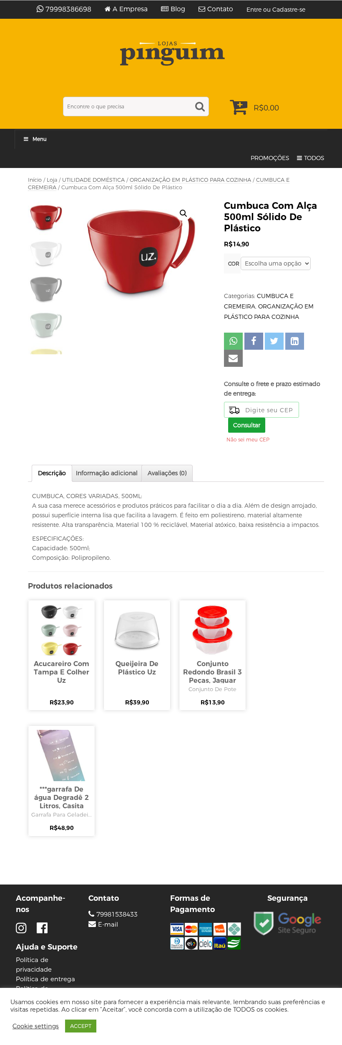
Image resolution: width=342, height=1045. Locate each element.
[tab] (52, 473)
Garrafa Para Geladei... (61, 814)
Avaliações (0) (167, 473)
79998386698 (68, 9)
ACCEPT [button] (80, 1025)
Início (35, 180)
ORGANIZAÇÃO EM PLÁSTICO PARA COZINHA (190, 180)
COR (233, 264)
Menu (40, 139)
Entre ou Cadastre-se (275, 9)
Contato (220, 9)
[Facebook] (42, 928)
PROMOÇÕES (270, 158)
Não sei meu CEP (247, 439)
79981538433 (116, 914)
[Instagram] (23, 928)
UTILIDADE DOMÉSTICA (93, 180)
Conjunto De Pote (212, 689)
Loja (52, 180)
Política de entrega (45, 979)
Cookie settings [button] (36, 1026)
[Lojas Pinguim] (171, 53)
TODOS (314, 158)
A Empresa (130, 9)
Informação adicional (107, 473)
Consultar (246, 425)
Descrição (52, 473)
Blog (178, 9)
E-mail (108, 924)
